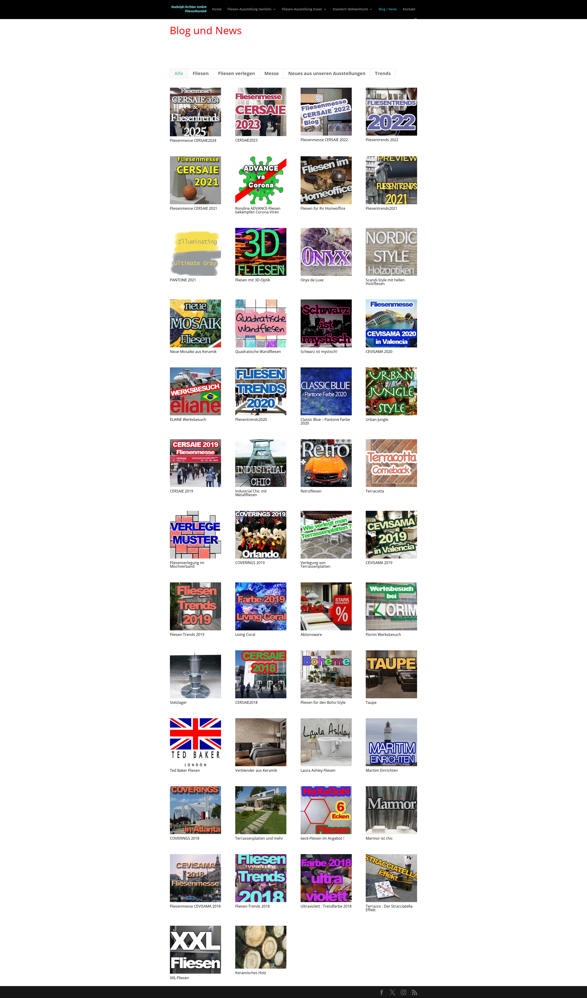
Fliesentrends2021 (381, 208)
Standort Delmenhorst (350, 9)
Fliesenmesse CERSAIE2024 (193, 140)
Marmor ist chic (379, 838)
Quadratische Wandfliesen (258, 351)
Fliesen (201, 73)
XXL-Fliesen (179, 977)
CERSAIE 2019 (181, 491)
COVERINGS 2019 (250, 562)
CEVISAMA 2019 (379, 562)
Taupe (371, 702)
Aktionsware (311, 634)
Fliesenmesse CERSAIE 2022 (324, 139)
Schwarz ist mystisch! (319, 351)
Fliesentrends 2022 (382, 139)
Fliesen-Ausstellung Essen (302, 9)
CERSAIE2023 (246, 140)
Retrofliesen (311, 491)
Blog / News (388, 9)
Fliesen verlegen (236, 73)
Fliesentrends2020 (251, 419)
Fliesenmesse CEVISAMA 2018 (195, 906)
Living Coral (245, 634)
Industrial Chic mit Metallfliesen (251, 493)
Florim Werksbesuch (383, 634)
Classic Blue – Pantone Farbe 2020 (325, 421)
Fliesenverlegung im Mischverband (187, 564)
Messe (271, 73)
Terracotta (375, 491)
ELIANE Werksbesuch (188, 419)
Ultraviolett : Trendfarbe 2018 (326, 906)
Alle (178, 73)
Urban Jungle (377, 419)
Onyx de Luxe (312, 279)
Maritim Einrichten (382, 770)
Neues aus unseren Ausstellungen (326, 73)
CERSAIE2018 (246, 702)
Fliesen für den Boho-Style (323, 702)
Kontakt (409, 9)
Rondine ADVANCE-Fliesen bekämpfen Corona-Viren (257, 210)
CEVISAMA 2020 (379, 351)
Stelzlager (178, 702)
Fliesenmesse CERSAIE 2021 (193, 208)
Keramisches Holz (250, 972)
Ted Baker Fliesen (185, 770)
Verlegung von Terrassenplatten (315, 564)
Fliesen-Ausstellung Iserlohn (249, 9)
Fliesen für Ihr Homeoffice (323, 208)
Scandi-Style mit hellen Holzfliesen (385, 281)
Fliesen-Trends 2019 (187, 634)
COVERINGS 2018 (184, 838)
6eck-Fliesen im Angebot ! (322, 838)
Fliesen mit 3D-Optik (252, 279)
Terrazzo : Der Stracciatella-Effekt (389, 908)
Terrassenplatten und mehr (259, 838)
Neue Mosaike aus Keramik (193, 351)
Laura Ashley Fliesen (318, 770)
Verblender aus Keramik (256, 770)
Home (217, 9)
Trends (383, 73)
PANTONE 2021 (183, 279)
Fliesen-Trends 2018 (252, 906)
